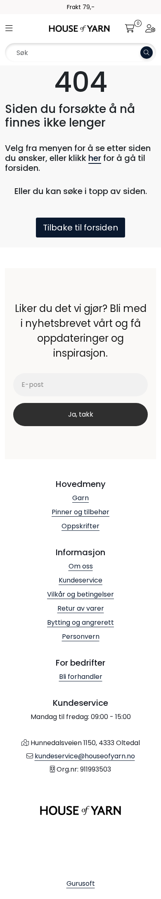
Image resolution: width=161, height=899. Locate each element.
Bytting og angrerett (80, 622)
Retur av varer (80, 608)
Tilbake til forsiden (80, 227)
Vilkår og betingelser (80, 594)
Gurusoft (80, 883)
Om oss (81, 566)
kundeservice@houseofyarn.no (85, 756)
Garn (80, 498)
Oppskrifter (80, 526)
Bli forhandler (80, 676)
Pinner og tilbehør (80, 512)
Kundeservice (80, 580)
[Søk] (146, 52)
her (94, 158)
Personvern (80, 636)
